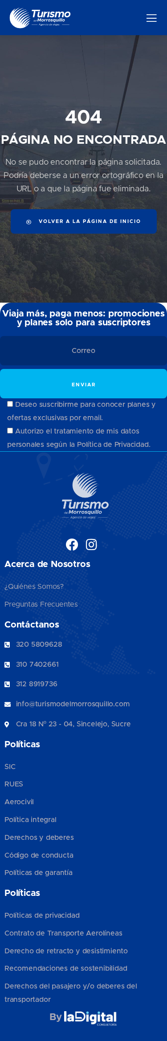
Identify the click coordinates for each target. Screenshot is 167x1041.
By (56, 1017)
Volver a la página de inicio (89, 221)
